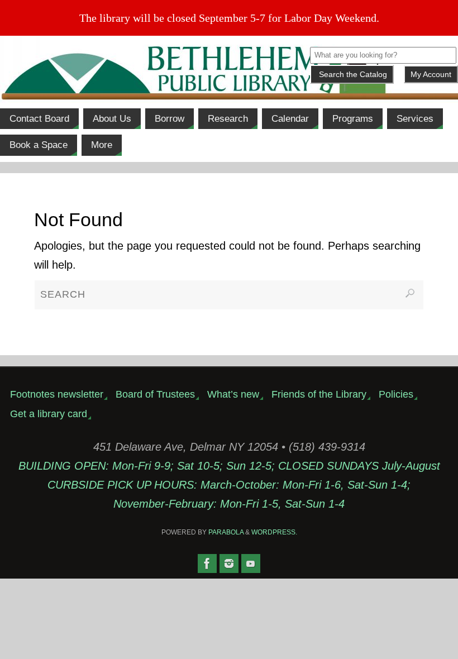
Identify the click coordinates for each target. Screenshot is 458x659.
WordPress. (274, 532)
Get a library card (48, 413)
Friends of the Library (318, 394)
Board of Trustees (155, 394)
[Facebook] (207, 563)
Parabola (226, 532)
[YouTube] (250, 563)
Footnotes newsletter (56, 394)
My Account (431, 74)
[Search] (410, 293)
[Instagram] (229, 563)
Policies (396, 394)
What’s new (233, 394)
